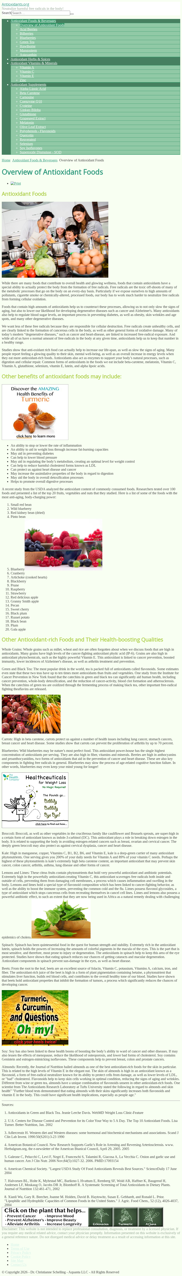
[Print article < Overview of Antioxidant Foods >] (16, 183)
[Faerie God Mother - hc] (35, 827)
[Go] (72, 14)
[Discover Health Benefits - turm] (35, 439)
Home (6, 160)
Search (6, 13)
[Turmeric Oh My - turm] (35, 1044)
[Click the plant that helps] (82, 1226)
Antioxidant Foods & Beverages (34, 160)
